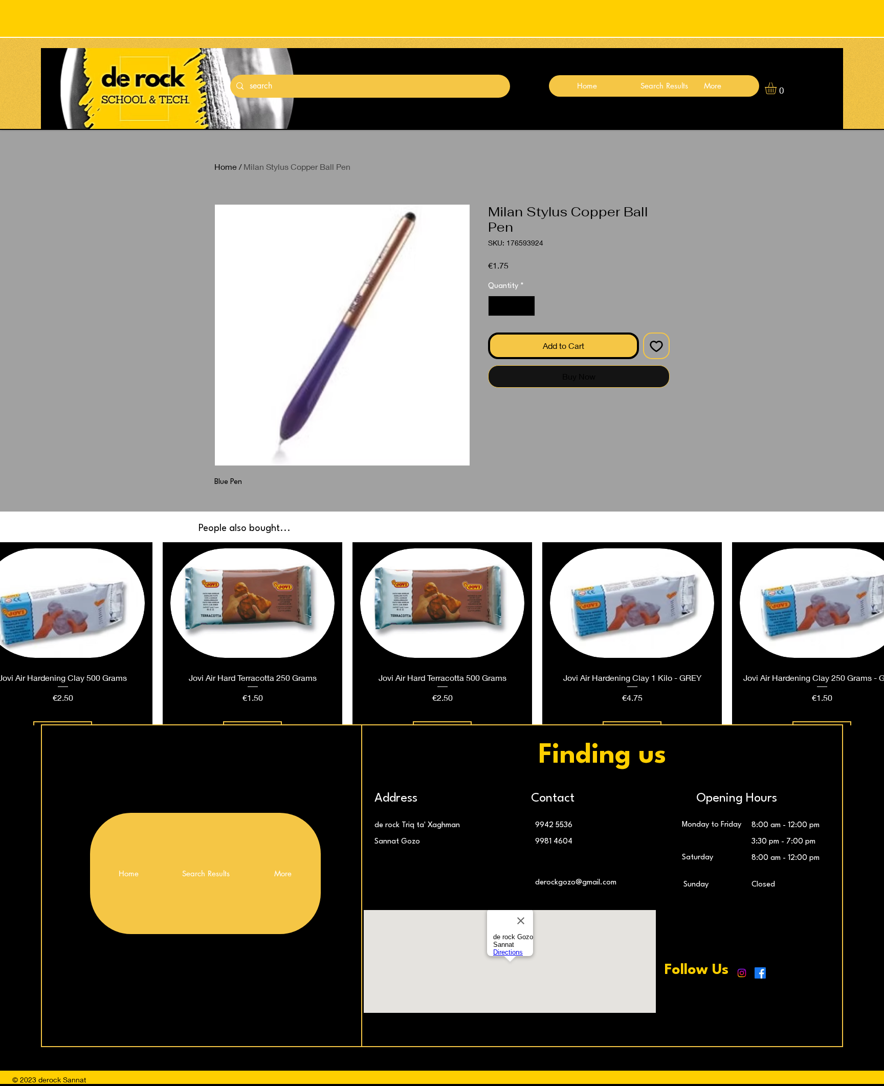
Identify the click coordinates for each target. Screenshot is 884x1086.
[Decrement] (497, 306)
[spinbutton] (511, 306)
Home (225, 166)
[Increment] (526, 306)
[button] (777, 88)
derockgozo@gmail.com (575, 882)
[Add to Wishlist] (656, 346)
